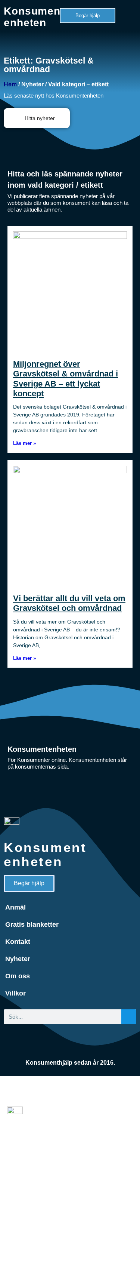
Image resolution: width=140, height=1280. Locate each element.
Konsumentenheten (34, 16)
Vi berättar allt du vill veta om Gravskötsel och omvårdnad (69, 603)
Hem (10, 84)
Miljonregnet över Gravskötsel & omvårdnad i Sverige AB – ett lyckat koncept (65, 378)
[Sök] (128, 1016)
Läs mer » (24, 443)
